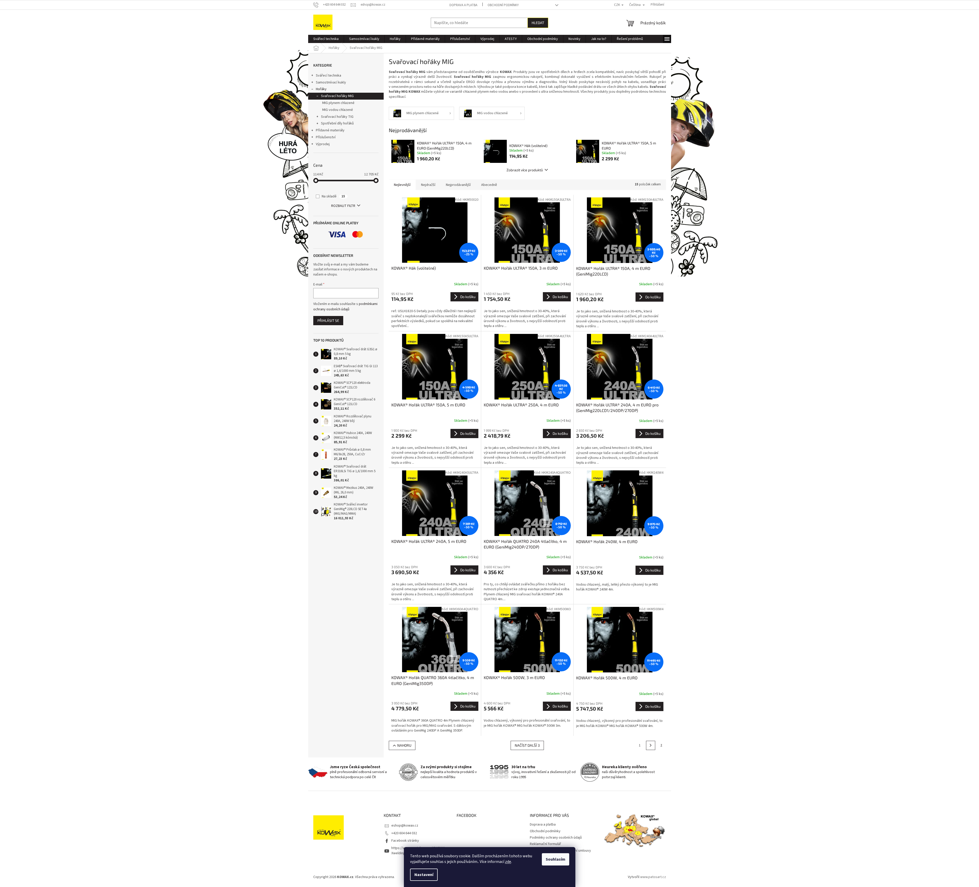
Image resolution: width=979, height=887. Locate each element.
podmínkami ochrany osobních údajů (345, 306)
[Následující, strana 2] (650, 745)
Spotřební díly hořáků (337, 123)
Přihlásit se (328, 320)
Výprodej (323, 144)
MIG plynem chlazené (338, 102)
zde (508, 861)
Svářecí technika (328, 75)
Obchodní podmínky (503, 5)
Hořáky (321, 89)
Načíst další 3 (527, 745)
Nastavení (423, 875)
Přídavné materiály (330, 130)
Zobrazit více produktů (525, 170)
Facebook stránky (405, 840)
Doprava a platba (463, 5)
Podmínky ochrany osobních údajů (556, 837)
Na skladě (333, 196)
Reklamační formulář (545, 844)
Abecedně (489, 184)
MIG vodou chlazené (337, 109)
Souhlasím (555, 859)
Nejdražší (428, 184)
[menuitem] (326, 39)
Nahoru (404, 745)
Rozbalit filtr (343, 205)
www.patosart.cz (653, 877)
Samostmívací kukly (331, 82)
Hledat (538, 22)
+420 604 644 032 (404, 833)
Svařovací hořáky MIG (337, 96)
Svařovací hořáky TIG (337, 116)
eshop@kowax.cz (404, 825)
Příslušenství (326, 137)
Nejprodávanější (458, 184)
